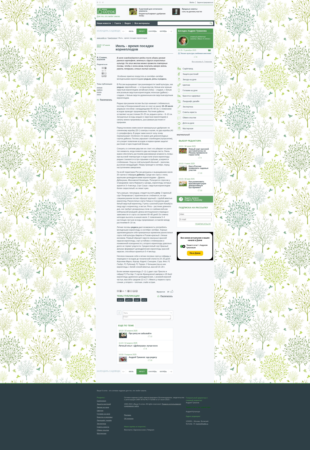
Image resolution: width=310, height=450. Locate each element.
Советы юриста (103, 427)
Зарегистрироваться (205, 2)
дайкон (99, 90)
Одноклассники (139, 430)
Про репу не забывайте (140, 333)
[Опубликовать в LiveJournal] (105, 71)
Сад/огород (112, 38)
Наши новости (104, 23)
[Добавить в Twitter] (103, 76)
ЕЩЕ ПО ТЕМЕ (126, 325)
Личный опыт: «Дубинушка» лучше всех (138, 346)
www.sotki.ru (101, 38)
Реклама (127, 415)
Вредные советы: (190, 9)
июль (131, 31)
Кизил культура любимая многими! (196, 53)
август (142, 31)
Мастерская (101, 433)
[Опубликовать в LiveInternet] (103, 71)
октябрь (163, 31)
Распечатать (106, 100)
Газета (118, 23)
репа (99, 94)
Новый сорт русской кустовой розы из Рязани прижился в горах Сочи (199, 152)
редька (99, 87)
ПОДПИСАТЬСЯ (203, 224)
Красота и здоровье (104, 417)
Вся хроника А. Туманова (202, 61)
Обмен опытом (103, 430)
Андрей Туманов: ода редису (143, 357)
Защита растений (104, 404)
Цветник (100, 411)
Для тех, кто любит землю (108, 16)
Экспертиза (101, 424)
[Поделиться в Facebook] (103, 68)
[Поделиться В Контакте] (105, 76)
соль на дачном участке (192, 12)
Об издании (128, 419)
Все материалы (142, 23)
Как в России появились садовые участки (198, 168)
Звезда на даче (103, 407)
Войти (192, 2)
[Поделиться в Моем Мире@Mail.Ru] (103, 73)
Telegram (150, 430)
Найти (211, 23)
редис (99, 92)
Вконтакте (128, 430)
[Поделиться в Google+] (105, 68)
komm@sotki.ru (202, 424)
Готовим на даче (103, 414)
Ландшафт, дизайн (104, 420)
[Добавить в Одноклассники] (105, 73)
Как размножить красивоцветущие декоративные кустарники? (197, 184)
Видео (128, 23)
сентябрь (152, 31)
